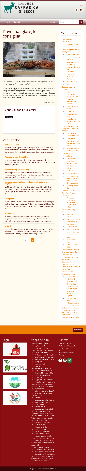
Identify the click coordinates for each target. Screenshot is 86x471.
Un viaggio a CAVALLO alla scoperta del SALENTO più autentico (71, 202)
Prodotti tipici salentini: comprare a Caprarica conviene (70, 128)
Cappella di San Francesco (72, 115)
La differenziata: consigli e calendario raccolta (70, 251)
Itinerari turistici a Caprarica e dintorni (69, 273)
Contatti (17, 22)
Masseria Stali (72, 81)
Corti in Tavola (72, 227)
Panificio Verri (71, 138)
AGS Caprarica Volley (72, 167)
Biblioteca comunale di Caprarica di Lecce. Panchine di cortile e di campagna (70, 311)
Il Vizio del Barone (73, 54)
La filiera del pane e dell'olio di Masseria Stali (73, 279)
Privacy (61, 355)
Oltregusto (70, 79)
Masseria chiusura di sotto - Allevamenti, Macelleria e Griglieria (73, 71)
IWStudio (53, 469)
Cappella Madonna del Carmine (71, 101)
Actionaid (70, 156)
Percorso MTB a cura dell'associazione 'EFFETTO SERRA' (73, 301)
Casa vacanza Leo (73, 47)
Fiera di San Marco (71, 215)
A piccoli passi (72, 173)
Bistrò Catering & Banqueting (73, 63)
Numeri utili (66, 269)
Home (8, 22)
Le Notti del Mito (73, 232)
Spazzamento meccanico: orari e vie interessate (70, 257)
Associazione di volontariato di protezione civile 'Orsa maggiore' (72, 179)
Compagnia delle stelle (73, 187)
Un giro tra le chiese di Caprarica (71, 293)
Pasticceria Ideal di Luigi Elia (73, 58)
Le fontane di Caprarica (70, 317)
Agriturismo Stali (72, 44)
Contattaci (78, 330)
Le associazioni (67, 153)
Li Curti (69, 84)
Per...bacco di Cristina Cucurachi (73, 134)
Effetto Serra (71, 171)
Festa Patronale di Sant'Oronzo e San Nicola (73, 221)
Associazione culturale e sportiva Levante (73, 161)
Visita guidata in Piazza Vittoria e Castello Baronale (73, 286)
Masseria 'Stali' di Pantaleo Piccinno (73, 149)
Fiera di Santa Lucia (71, 241)
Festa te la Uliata (73, 229)
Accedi (53, 22)
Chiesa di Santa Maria (72, 107)
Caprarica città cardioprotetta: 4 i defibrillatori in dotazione (71, 264)
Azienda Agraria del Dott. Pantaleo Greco (73, 143)
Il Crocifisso (71, 111)
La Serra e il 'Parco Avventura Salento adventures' (69, 193)
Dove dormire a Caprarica (67, 40)
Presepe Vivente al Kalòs (73, 246)
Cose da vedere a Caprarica (68, 88)
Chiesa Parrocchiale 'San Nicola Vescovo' (73, 94)
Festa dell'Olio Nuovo (72, 236)
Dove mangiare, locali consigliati (71, 50)
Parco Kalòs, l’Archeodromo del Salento (73, 121)
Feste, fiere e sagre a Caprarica (69, 211)
